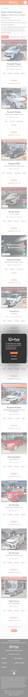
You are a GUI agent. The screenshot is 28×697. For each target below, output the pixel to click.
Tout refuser (14, 355)
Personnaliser (14, 358)
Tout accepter (14, 352)
